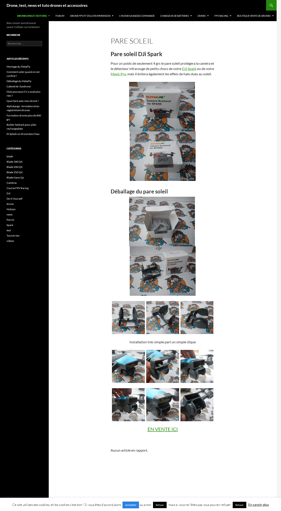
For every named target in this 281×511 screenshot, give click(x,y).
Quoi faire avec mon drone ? (23, 101)
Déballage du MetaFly (19, 81)
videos (10, 241)
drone (10, 204)
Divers (202, 15)
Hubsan (11, 209)
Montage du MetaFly (18, 66)
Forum (60, 15)
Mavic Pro (118, 74)
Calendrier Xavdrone (19, 86)
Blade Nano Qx (15, 177)
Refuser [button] (160, 505)
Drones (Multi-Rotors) (32, 15)
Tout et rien (13, 235)
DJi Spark (189, 68)
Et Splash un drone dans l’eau (23, 134)
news (10, 214)
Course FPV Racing (18, 188)
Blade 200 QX (15, 167)
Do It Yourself (14, 198)
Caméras (12, 182)
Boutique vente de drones (254, 15)
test (9, 230)
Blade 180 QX (15, 161)
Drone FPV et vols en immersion (90, 15)
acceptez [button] (130, 505)
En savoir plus (258, 505)
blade (10, 156)
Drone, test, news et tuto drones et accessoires (47, 5)
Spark (10, 225)
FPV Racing (221, 15)
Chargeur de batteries (174, 15)
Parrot (10, 219)
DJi (8, 193)
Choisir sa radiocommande (137, 15)
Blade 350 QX (15, 172)
